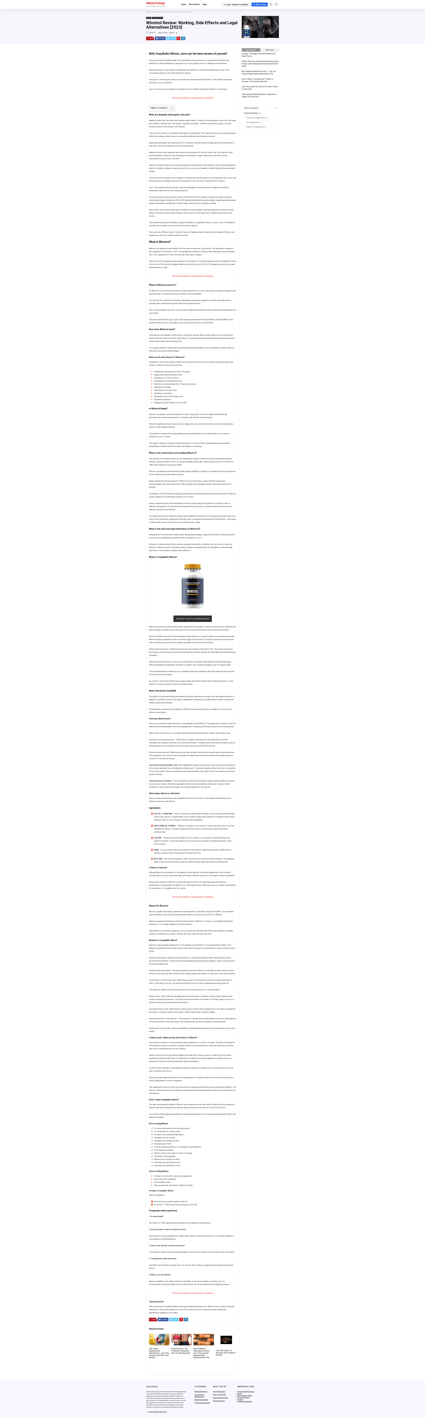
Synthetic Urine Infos (244, 1401)
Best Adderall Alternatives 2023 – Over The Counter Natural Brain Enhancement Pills (202, 1353)
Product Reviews (157, 18)
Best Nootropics (219, 1401)
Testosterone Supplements (255, 118)
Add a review (261, 5)
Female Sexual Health (202, 1403)
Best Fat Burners (219, 1391)
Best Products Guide (244, 1395)
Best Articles (194, 4)
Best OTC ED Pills (219, 1395)
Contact (240, 1399)
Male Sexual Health (201, 1400)
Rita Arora (152, 33)
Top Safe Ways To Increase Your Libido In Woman (225, 1352)
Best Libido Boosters (220, 1398)
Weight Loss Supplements (255, 127)
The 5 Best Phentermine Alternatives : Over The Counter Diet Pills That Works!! (159, 1353)
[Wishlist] (276, 4)
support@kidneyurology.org (158, 1412)
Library (239, 1393)
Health (149, 18)
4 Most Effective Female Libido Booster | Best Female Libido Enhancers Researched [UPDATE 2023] (260, 63)
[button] (170, 108)
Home (183, 4)
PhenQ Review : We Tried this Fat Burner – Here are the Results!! (181, 1351)
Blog (205, 4)
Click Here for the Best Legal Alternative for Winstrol (192, 98)
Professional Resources (245, 1391)
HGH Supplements (252, 122)
